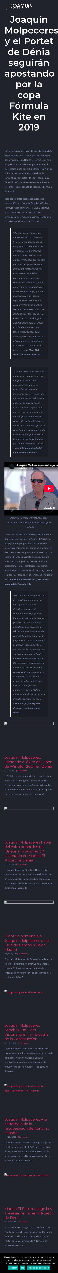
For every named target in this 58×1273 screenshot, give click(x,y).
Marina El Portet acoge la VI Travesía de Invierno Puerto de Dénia (29, 1213)
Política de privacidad (38, 1268)
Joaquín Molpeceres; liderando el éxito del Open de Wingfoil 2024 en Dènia (28, 762)
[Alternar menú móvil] (52, 4)
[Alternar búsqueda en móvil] (47, 4)
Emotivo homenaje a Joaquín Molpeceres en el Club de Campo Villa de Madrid (27, 943)
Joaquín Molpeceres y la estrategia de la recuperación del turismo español (26, 1126)
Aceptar (13, 1268)
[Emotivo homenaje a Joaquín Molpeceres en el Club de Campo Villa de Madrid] (29, 916)
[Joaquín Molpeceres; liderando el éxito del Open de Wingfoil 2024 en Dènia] (29, 737)
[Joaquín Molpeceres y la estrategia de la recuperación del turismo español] (29, 1099)
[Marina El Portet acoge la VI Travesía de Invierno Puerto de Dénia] (29, 1188)
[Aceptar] (54, 1263)
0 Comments (22, 770)
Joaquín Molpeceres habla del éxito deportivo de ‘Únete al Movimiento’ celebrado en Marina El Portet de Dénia (27, 851)
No (22, 1268)
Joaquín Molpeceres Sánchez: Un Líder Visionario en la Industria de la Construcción (26, 1032)
